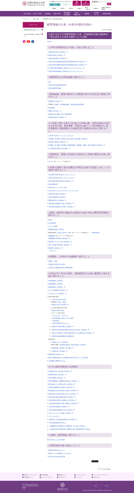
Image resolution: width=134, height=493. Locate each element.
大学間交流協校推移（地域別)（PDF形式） (60, 387)
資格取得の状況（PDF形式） (56, 374)
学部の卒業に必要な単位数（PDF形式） (59, 181)
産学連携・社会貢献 (67, 13)
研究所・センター (97, 13)
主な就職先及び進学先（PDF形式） (58, 148)
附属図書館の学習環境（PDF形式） (58, 238)
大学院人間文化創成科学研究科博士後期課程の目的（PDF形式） (66, 64)
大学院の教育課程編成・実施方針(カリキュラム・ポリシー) (65, 71)
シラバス (50, 161)
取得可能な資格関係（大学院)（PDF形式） (61, 206)
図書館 (87, 13)
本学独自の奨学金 (65, 344)
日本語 (55, 4)
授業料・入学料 (52, 261)
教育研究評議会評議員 (77, 104)
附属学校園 (107, 13)
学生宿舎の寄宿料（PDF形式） (57, 264)
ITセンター (52, 250)
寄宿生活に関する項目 (58, 310)
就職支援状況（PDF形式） (55, 287)
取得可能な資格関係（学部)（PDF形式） (60, 203)
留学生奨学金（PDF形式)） (79, 344)
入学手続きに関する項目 (59, 299)
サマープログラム (54, 416)
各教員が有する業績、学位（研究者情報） (60, 114)
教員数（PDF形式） (54, 111)
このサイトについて (81, 474)
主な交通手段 (52, 223)
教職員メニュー (62, 474)
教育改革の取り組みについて (56, 450)
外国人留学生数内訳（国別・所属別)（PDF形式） (63, 403)
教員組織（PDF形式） (54, 101)
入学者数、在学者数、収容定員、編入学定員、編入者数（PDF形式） (68, 138)
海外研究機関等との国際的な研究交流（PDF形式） (62, 381)
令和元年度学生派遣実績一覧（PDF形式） (61, 410)
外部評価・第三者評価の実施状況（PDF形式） (62, 419)
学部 (49, 81)
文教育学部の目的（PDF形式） (57, 52)
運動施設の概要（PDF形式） (56, 229)
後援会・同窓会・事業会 (106, 8)
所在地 (50, 219)
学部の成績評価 (52, 184)
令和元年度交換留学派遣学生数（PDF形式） (61, 397)
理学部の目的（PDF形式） (55, 55)
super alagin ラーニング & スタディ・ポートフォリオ (63, 190)
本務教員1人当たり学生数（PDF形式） (59, 371)
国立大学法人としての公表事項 (56, 439)
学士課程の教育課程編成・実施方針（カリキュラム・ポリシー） (66, 68)
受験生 (53, 8)
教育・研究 (57, 13)
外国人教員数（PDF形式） (55, 377)
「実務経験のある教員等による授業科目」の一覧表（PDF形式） (67, 426)
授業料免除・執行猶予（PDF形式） (62, 348)
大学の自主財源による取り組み (32, 35)
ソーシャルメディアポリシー (100, 474)
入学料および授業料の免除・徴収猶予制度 (60, 267)
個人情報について (28, 477)
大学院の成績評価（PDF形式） (57, 197)
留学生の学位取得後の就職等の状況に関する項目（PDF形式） (70, 329)
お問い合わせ (96, 477)
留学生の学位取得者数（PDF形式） (62, 326)
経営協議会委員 (64, 104)
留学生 (62, 8)
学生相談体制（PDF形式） (55, 280)
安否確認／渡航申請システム (57, 360)
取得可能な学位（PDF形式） (56, 200)
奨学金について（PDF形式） (60, 342)
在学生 (71, 8)
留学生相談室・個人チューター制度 (63, 318)
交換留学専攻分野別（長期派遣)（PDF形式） (62, 400)
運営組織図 (51, 107)
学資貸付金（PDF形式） (59, 351)
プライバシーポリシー (46, 477)
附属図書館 (51, 235)
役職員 (57, 104)
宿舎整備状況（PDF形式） (55, 283)
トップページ (25, 19)
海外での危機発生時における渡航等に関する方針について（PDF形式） (68, 357)
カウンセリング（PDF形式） (56, 293)
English (66, 4)
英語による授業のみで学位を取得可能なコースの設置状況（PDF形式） (72, 333)
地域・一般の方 (87, 8)
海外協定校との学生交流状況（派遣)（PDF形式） (62, 390)
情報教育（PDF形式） (54, 248)
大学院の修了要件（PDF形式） (57, 193)
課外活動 (50, 241)
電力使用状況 (44, 474)
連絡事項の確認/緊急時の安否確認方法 (63, 336)
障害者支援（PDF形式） (55, 354)
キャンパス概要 (52, 226)
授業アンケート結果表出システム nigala (59, 453)
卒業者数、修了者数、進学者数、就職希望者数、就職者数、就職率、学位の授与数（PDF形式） (75, 145)
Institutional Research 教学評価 (56, 456)
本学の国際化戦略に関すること (58, 422)
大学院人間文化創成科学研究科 (57, 85)
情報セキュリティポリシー (30, 474)
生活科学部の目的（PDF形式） (57, 58)
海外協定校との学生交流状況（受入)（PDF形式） (62, 393)
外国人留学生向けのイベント (61, 323)
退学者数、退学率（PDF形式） (57, 142)
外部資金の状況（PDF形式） (56, 117)
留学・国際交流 (77, 13)
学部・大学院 (37, 13)
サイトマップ (67, 1)
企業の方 (96, 8)
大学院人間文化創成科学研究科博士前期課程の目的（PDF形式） (66, 61)
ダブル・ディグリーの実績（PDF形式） (60, 413)
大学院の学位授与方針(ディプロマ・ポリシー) (61, 177)
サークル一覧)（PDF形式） (62, 241)
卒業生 (79, 8)
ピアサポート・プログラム (60, 315)
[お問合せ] (77, 3)
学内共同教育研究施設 (54, 88)
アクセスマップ (62, 477)
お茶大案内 (27, 13)
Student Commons (62, 232)
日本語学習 (56, 320)
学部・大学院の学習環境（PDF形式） (59, 244)
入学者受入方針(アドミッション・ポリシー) (60, 135)
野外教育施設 (95, 232)
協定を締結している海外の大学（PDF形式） (61, 384)
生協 (69, 232)
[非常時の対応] (86, 3)
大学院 (64, 302)
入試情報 (47, 13)
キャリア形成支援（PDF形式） (57, 290)
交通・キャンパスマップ (56, 1)
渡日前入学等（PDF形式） (59, 304)
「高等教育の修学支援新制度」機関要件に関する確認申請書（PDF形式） (70, 429)
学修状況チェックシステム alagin (57, 187)
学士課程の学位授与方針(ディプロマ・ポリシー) (62, 174)
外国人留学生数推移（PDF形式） (58, 406)
